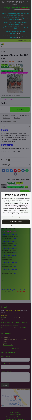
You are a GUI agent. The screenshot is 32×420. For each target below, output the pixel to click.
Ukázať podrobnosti (16, 225)
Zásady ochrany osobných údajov (16, 217)
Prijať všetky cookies (16, 221)
